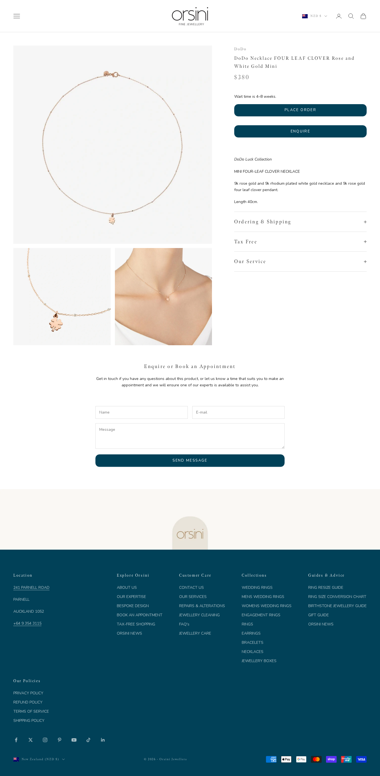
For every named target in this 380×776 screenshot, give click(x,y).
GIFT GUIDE (318, 615)
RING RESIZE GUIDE (325, 587)
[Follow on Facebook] (16, 740)
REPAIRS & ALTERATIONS (202, 606)
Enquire (300, 131)
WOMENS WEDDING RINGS (267, 606)
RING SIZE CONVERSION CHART (337, 596)
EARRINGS (251, 633)
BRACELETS (252, 642)
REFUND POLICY (28, 702)
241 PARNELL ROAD (31, 587)
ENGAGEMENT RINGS (261, 615)
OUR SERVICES (193, 596)
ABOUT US (127, 587)
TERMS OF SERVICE (31, 711)
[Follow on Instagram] (45, 740)
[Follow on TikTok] (88, 740)
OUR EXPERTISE (131, 596)
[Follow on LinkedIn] (103, 740)
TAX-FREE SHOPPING (136, 624)
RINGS (247, 624)
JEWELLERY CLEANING (199, 615)
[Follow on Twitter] (30, 740)
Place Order (300, 110)
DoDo (240, 48)
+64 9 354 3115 (27, 623)
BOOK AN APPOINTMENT (139, 615)
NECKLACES (252, 651)
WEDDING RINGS (257, 587)
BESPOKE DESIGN (133, 606)
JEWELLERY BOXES (259, 661)
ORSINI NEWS (129, 633)
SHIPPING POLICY (29, 720)
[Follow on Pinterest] (59, 740)
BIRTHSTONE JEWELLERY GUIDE (337, 606)
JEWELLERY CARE (195, 633)
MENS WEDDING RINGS (263, 596)
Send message (189, 460)
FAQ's (184, 624)
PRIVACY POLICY (28, 693)
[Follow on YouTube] (74, 740)
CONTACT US (191, 587)
